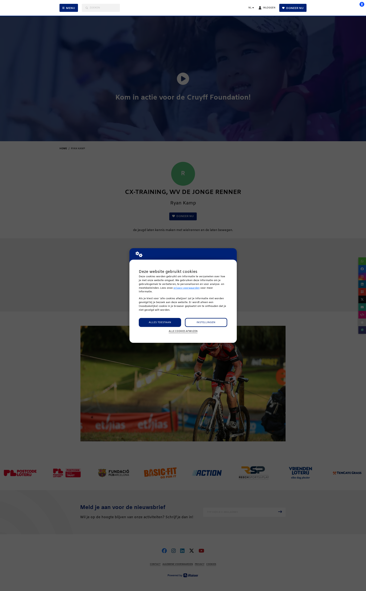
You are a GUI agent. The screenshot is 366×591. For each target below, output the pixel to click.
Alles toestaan (160, 322)
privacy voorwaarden (186, 288)
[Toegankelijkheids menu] (362, 4)
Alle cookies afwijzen (183, 331)
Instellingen (206, 322)
